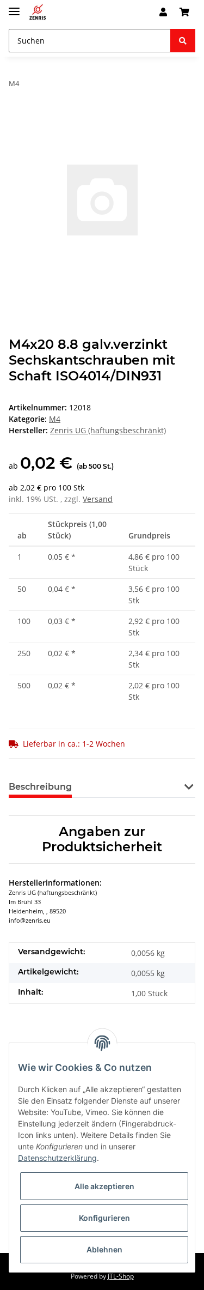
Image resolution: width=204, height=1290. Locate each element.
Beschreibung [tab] (40, 787)
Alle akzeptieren (104, 1186)
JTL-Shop (121, 1276)
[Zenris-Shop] (37, 12)
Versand (98, 499)
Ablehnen (104, 1249)
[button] (163, 12)
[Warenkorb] (184, 12)
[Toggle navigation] (14, 7)
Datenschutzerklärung (57, 1157)
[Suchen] (182, 40)
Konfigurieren (104, 1217)
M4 (54, 419)
